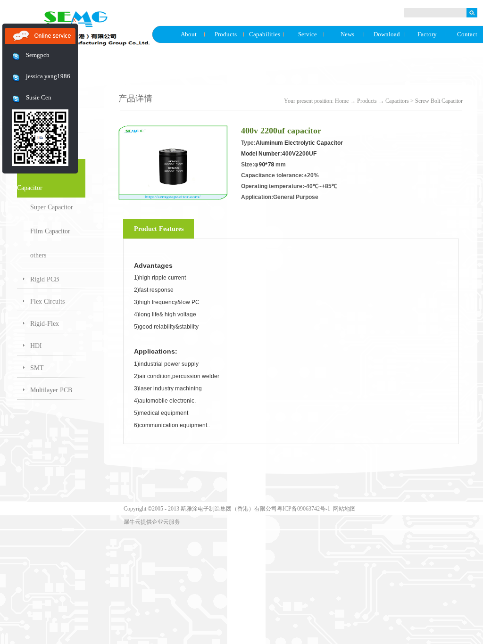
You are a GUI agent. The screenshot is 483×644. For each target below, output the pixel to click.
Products (367, 101)
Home (342, 101)
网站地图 (343, 508)
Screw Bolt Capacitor (439, 101)
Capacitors (397, 101)
